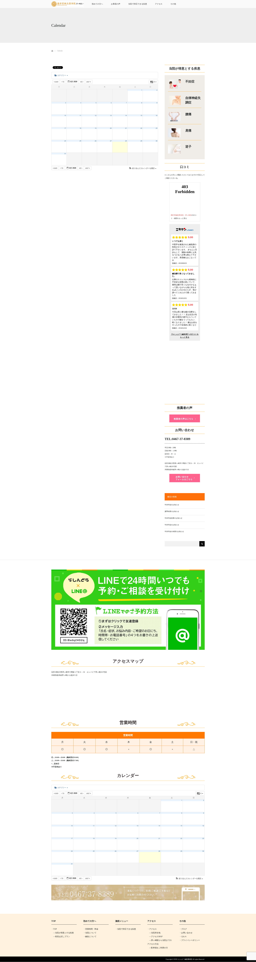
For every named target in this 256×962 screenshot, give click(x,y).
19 (95, 128)
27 (111, 141)
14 (126, 115)
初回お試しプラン (62, 937)
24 (65, 141)
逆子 (188, 146)
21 (126, 128)
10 (65, 115)
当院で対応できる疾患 (137, 4)
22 (141, 128)
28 (126, 141)
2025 (57, 82)
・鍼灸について (89, 937)
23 (156, 128)
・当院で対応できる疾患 (125, 929)
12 (95, 115)
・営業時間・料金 (90, 929)
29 (141, 141)
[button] (143, 168)
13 (111, 115)
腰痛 (188, 114)
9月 (81, 82)
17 (65, 128)
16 (156, 115)
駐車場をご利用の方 (159, 948)
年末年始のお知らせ (172, 505)
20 (111, 128)
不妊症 (190, 81)
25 (80, 141)
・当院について (89, 933)
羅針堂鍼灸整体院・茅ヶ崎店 (181, 215)
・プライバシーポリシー (189, 940)
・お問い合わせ (185, 933)
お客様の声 (115, 4)
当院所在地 (155, 933)
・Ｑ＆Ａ (183, 937)
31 (65, 154)
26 (95, 141)
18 (80, 128)
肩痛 (188, 130)
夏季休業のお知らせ (172, 511)
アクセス (158, 4)
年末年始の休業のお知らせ (174, 531)
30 (156, 141)
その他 (173, 4)
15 (141, 115)
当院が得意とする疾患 (64, 933)
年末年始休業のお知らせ (173, 518)
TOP (55, 929)
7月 (63, 82)
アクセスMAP (157, 937)
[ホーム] (52, 48)
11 (80, 115)
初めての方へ (97, 4)
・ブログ (183, 929)
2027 (88, 82)
